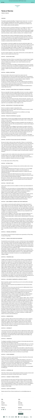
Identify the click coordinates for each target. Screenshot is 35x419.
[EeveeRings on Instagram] (5, 409)
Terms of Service (20, 404)
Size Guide (3, 402)
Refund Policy (20, 402)
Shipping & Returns (4, 404)
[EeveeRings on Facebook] (3, 409)
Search (19, 401)
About (2, 401)
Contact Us (3, 403)
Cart (33, 2)
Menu (3, 2)
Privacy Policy (20, 403)
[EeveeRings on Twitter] (1, 409)
